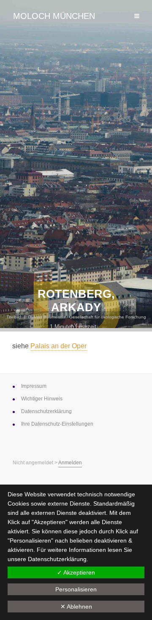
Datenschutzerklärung (57, 559)
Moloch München (54, 16)
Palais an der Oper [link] (58, 346)
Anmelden (70, 463)
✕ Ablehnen (76, 606)
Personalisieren (76, 589)
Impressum (33, 386)
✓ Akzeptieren (76, 572)
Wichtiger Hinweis (41, 399)
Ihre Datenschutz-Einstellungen (57, 424)
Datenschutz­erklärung (46, 411)
